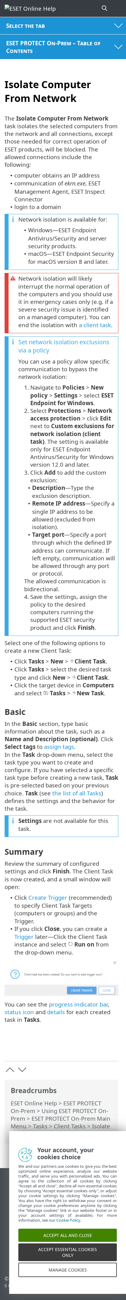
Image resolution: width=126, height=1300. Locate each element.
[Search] (105, 8)
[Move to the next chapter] (22, 1069)
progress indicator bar (78, 1004)
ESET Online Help (34, 1103)
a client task (95, 325)
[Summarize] (111, 1047)
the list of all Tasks (76, 793)
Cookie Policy (68, 1227)
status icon (19, 1012)
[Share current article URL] (79, 1047)
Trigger (24, 936)
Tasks (40, 1126)
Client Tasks (70, 1126)
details (56, 1012)
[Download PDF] (95, 1047)
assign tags (59, 746)
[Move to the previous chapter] (10, 1069)
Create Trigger (47, 897)
